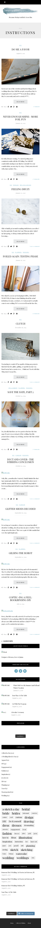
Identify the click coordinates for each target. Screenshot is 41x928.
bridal (26, 809)
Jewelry (16, 185)
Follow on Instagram (27, 913)
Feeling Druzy (20, 189)
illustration (25, 837)
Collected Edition (20, 923)
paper (4, 845)
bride (5, 813)
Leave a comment (35, 246)
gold (29, 833)
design (29, 817)
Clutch (20, 323)
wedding (8, 857)
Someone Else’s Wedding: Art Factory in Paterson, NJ (17, 872)
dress (5, 825)
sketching (26, 849)
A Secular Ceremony (17, 712)
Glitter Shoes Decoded (20, 508)
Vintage (11, 854)
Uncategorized (25, 185)
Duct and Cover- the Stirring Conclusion (20, 461)
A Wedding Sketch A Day (9, 757)
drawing (29, 821)
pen (10, 845)
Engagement (13, 388)
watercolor (21, 853)
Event (24, 829)
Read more (20, 101)
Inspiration (4, 774)
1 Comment (36, 106)
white (33, 858)
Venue (4, 854)
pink (22, 845)
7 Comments (36, 449)
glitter (23, 833)
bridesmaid (26, 813)
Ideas (13, 837)
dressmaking (29, 825)
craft (11, 817)
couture (4, 817)
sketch (14, 849)
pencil (16, 846)
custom (19, 817)
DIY (20, 45)
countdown (34, 813)
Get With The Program (19, 704)
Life (2, 781)
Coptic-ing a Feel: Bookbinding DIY (20, 599)
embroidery (5, 829)
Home (12, 923)
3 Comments (36, 179)
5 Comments (36, 313)
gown (35, 833)
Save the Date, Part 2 (21, 392)
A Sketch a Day (6, 753)
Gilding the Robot (20, 553)
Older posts (8, 641)
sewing (5, 850)
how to (5, 837)
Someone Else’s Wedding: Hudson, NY (13, 886)
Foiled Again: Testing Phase (20, 256)
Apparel (4, 760)
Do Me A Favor (20, 49)
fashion (7, 833)
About (29, 923)
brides (16, 813)
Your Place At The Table (19, 696)
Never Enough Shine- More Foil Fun (20, 118)
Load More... (20, 736)
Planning (18, 252)
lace (27, 841)
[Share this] (8, 107)
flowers (17, 833)
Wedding (26, 252)
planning (30, 845)
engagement (15, 829)
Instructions (19, 842)
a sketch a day (10, 809)
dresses (16, 825)
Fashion (18, 455)
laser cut (34, 842)
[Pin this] (17, 107)
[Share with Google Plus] (14, 107)
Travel (3, 788)
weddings (23, 857)
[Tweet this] (11, 107)
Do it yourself (15, 821)
